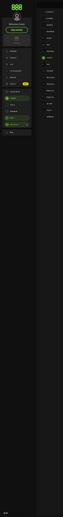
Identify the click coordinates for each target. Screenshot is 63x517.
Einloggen (17, 30)
